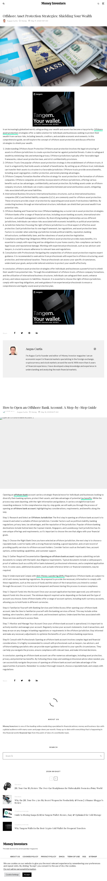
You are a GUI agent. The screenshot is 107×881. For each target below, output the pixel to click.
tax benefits (86, 498)
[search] (101, 756)
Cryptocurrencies (21, 811)
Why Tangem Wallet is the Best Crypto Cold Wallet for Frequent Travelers (50, 828)
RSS (84, 857)
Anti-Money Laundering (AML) (50, 576)
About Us (15, 857)
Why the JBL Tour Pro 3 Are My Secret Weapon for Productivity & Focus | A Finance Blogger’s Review (59, 801)
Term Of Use (73, 857)
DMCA (62, 857)
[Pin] (29, 333)
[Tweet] (22, 333)
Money (24, 21)
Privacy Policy (48, 857)
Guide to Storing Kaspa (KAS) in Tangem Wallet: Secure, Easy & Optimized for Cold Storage (58, 815)
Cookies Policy (30, 857)
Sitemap (93, 857)
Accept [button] (27, 874)
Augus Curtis (12, 21)
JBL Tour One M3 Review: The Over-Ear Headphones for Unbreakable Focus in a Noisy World (58, 788)
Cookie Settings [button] (12, 874)
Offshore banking (51, 211)
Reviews (18, 784)
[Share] (14, 333)
